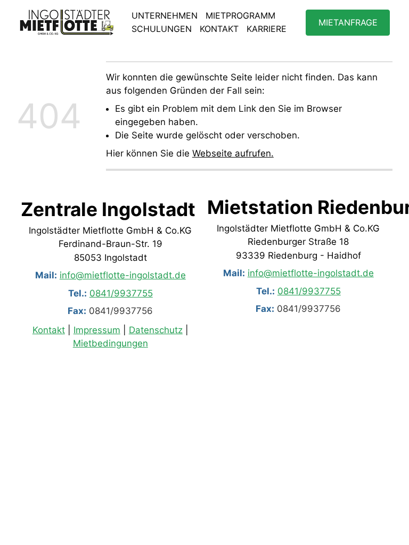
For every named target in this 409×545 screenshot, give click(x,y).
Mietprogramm (240, 15)
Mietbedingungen (110, 343)
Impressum (96, 330)
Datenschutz (156, 330)
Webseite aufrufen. (233, 153)
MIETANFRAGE (348, 22)
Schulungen (162, 28)
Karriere (267, 28)
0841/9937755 (121, 292)
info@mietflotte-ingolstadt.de (123, 275)
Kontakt (219, 28)
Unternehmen (165, 15)
